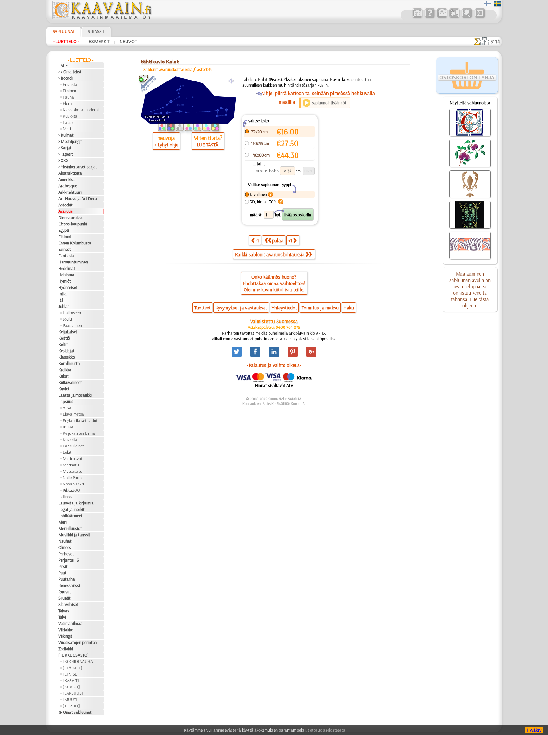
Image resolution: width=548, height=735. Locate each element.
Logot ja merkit (71, 509)
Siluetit (64, 598)
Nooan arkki (73, 484)
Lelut (67, 452)
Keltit (63, 344)
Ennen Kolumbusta (74, 243)
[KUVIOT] (71, 687)
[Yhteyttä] (442, 17)
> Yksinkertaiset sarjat (77, 167)
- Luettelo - (66, 41)
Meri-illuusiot (70, 528)
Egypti (63, 230)
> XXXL (64, 160)
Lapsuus (65, 401)
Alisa (67, 408)
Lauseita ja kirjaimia (76, 503)
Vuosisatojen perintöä (77, 642)
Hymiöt (64, 281)
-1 (257, 240)
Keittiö (64, 338)
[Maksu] (454, 17)
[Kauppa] (417, 17)
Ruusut (64, 592)
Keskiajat (66, 351)
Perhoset (66, 553)
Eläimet (64, 236)
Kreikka (64, 370)
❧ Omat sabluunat (75, 712)
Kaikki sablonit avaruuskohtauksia (270, 254)
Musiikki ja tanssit (74, 534)
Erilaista (70, 84)
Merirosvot (72, 458)
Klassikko (66, 357)
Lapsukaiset (73, 446)
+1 (290, 240)
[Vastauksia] (429, 17)
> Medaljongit (70, 141)
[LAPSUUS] (73, 693)
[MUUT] (70, 699)
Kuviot (64, 389)
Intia (62, 293)
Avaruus (65, 211)
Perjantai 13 (68, 560)
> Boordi (65, 78)
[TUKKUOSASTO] (73, 655)
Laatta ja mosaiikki (75, 395)
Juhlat (63, 306)
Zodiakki (65, 649)
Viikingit (65, 636)
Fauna (68, 97)
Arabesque (67, 186)
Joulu (67, 319)
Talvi (62, 617)
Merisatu (71, 465)
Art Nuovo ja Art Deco (77, 198)
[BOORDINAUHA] (79, 661)
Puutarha (66, 579)
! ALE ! (64, 65)
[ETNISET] (72, 674)
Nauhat (65, 541)
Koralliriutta (69, 363)
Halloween (72, 312)
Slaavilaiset (68, 604)
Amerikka (66, 179)
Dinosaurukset (71, 217)
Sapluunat (64, 31)
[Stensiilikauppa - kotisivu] (101, 17)
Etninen (69, 91)
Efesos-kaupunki (72, 224)
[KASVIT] (71, 680)
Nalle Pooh (72, 477)
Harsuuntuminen (73, 262)
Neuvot (128, 41)
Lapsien (69, 122)
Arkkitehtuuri (70, 192)
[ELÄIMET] (72, 668)
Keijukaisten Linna (79, 433)
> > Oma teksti (70, 72)
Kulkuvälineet (70, 382)
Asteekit (65, 205)
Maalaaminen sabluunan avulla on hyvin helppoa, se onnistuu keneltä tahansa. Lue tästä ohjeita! (470, 289)
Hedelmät (66, 268)
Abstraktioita (70, 173)
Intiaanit (70, 427)
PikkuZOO (71, 490)
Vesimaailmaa (70, 623)
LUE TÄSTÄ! (208, 144)
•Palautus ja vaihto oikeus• (274, 365)
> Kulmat (66, 135)
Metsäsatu (72, 471)
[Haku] (466, 17)
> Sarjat (65, 148)
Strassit (96, 31)
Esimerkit (99, 41)
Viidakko (65, 630)
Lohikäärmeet (70, 515)
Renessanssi (69, 585)
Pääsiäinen (72, 325)
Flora (67, 103)
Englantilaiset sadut (80, 420)
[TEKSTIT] (71, 706)
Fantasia (66, 255)
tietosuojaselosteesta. (327, 730)
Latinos (65, 496)
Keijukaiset (67, 332)
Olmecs (64, 547)
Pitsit (63, 566)
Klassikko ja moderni (81, 110)
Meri (67, 129)
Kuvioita (70, 116)
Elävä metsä (73, 414)
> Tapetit (65, 154)
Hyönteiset (67, 287)
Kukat (63, 376)
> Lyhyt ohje (166, 144)
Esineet (64, 249)
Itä (60, 300)
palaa (278, 240)
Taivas (63, 611)
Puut (62, 573)
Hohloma (66, 274)
